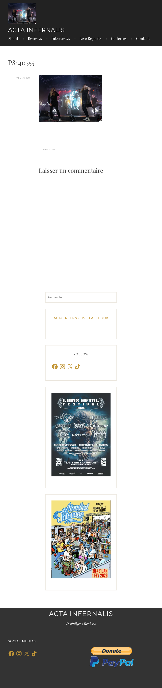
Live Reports (90, 38)
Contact (143, 38)
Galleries (119, 38)
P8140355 (49, 149)
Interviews (60, 38)
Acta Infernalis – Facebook (81, 318)
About (13, 38)
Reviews (35, 38)
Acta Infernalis (36, 30)
